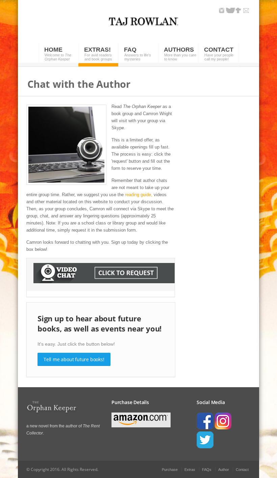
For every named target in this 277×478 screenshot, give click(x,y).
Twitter (230, 10)
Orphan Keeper (142, 25)
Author (223, 470)
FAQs (206, 470)
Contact (218, 49)
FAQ (130, 49)
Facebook (238, 10)
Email (246, 10)
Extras (189, 470)
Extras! (97, 49)
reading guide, (138, 194)
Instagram (221, 10)
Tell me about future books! (74, 359)
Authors (179, 49)
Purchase (170, 470)
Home (53, 49)
